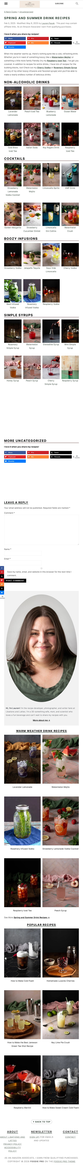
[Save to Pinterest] (2, 572)
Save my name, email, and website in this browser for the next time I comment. (39, 573)
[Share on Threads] (2, 588)
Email (7, 559)
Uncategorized (26, 12)
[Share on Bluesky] (2, 593)
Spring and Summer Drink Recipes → (32, 917)
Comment (9, 513)
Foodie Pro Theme (64, 1161)
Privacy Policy (13, 1144)
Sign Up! (34, 1137)
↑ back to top (41, 1122)
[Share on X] (2, 576)
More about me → (41, 720)
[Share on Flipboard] (2, 580)
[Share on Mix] (2, 584)
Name (7, 549)
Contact (70, 1137)
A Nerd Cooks (10, 12)
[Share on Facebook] (2, 568)
